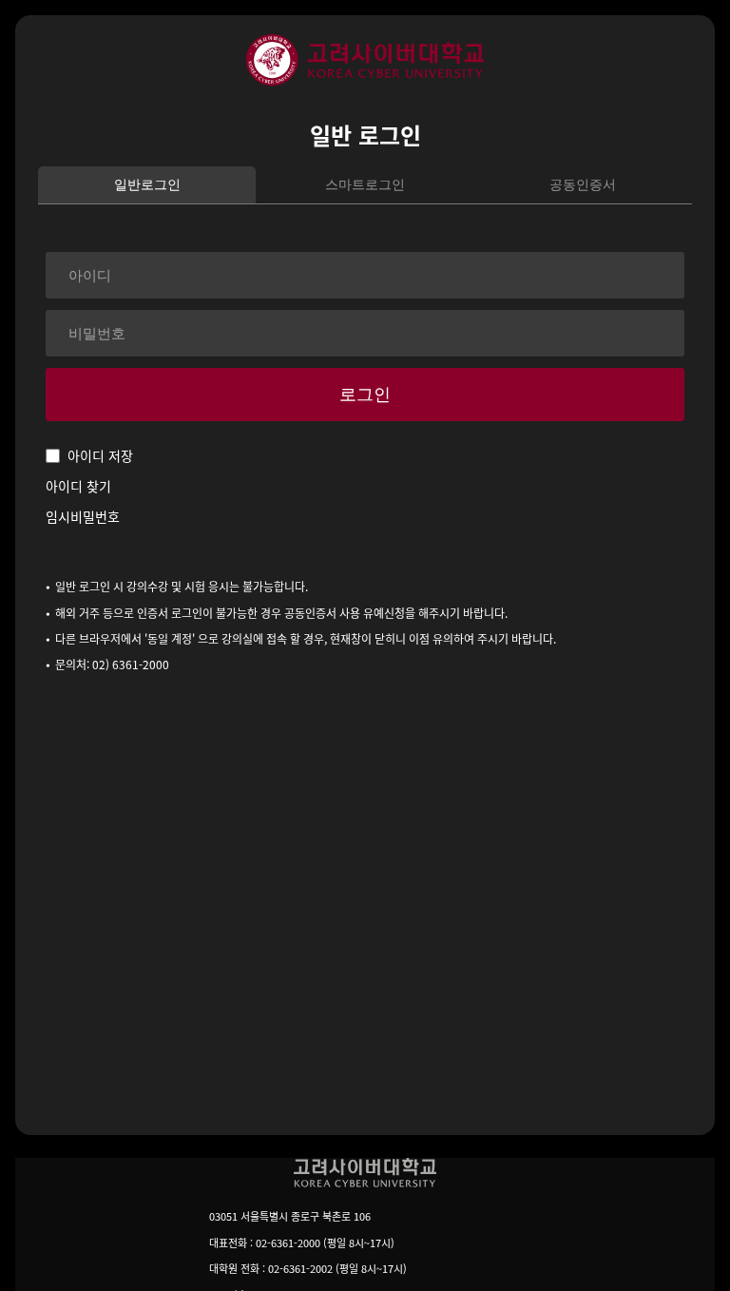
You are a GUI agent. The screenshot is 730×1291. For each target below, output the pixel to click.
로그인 (365, 394)
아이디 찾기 (78, 485)
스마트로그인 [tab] (365, 184)
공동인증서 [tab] (582, 184)
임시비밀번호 (83, 516)
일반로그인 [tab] (147, 184)
